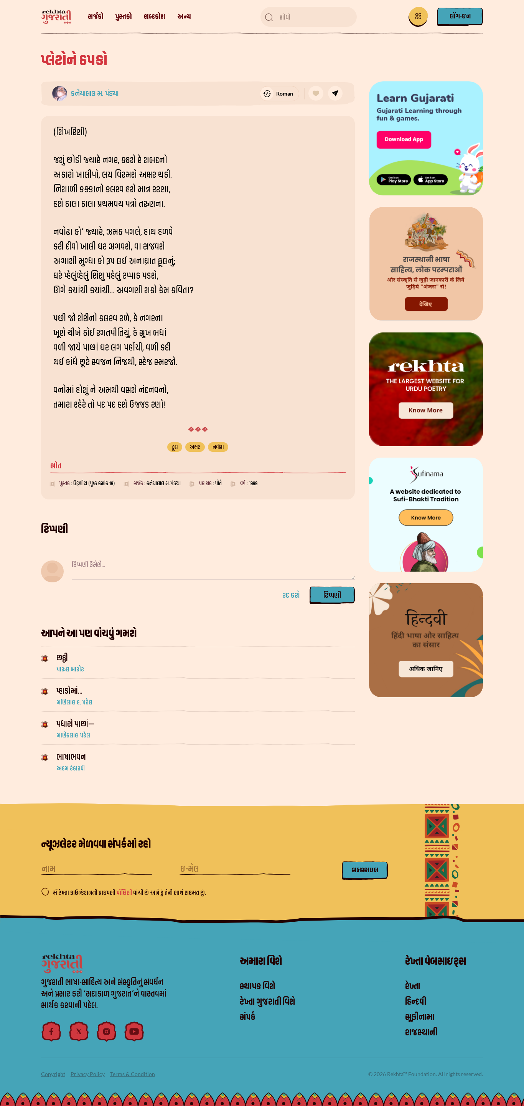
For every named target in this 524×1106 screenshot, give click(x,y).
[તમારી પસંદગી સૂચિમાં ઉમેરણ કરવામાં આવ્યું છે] (315, 93)
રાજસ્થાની (421, 1033)
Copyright (53, 1074)
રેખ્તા (412, 987)
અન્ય (184, 17)
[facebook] (51, 1031)
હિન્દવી (415, 1002)
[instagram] (106, 1031)
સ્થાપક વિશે (257, 987)
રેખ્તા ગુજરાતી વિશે (267, 1002)
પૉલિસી (124, 893)
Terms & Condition (132, 1074)
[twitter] (79, 1031)
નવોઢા (218, 447)
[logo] (60, 17)
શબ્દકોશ (154, 17)
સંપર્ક (247, 1017)
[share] (335, 93)
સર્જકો (95, 17)
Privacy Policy (88, 1074)
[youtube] (134, 1031)
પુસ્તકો (123, 17)
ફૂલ (175, 447)
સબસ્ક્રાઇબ (365, 870)
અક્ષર (195, 447)
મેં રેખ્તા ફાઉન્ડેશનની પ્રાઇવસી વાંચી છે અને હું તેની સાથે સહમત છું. (129, 893)
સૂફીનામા (419, 1017)
